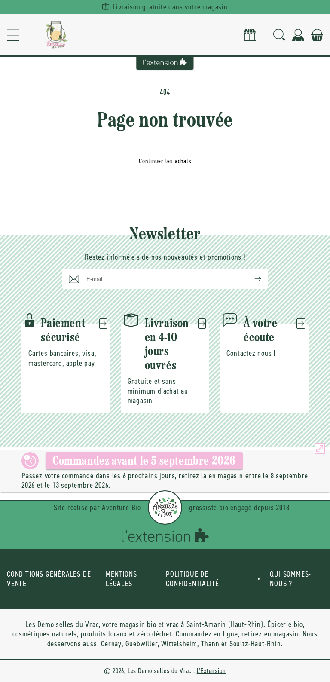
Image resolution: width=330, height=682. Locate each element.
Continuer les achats (165, 161)
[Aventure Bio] (165, 507)
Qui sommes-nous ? (290, 579)
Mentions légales (121, 579)
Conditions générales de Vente (49, 579)
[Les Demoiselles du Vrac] (57, 35)
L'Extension (211, 670)
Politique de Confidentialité (192, 579)
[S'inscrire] (251, 278)
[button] (13, 34)
